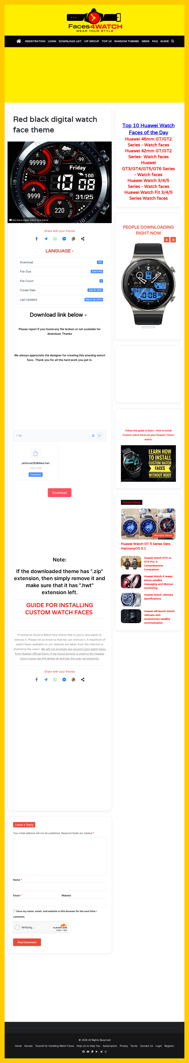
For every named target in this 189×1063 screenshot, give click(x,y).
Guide (164, 41)
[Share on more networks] (82, 238)
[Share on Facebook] (36, 238)
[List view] (99, 436)
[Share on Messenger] (64, 238)
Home (18, 1045)
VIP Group (91, 41)
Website (66, 895)
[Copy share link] (73, 238)
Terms (134, 1045)
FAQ (155, 41)
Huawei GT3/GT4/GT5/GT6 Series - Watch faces (148, 168)
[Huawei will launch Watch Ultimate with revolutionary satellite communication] (131, 616)
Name (17, 879)
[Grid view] (93, 436)
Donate (28, 1045)
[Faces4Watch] (94, 20)
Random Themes (126, 41)
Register (169, 1045)
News (146, 41)
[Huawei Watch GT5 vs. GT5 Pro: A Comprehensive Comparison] (131, 563)
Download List (70, 41)
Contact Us (146, 1045)
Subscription (110, 1045)
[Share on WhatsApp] (55, 238)
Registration (35, 41)
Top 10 (107, 41)
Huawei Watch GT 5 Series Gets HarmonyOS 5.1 (145, 546)
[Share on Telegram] (45, 238)
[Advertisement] (94, 75)
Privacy (124, 1045)
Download (35, 474)
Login (52, 41)
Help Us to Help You (88, 1045)
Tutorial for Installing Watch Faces (54, 1045)
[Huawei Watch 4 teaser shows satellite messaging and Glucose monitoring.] (131, 581)
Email (17, 895)
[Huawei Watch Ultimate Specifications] (131, 600)
